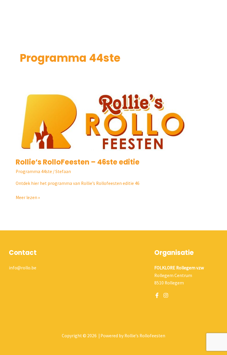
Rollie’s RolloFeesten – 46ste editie (78, 162)
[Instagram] (165, 295)
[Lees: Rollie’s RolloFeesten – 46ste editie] (104, 117)
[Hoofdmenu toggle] (214, 10)
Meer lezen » (28, 197)
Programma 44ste (34, 171)
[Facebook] (157, 295)
